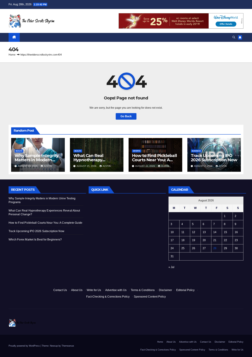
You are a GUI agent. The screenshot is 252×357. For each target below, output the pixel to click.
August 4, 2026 (203, 166)
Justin (48, 166)
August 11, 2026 (145, 166)
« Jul (171, 267)
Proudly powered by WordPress (24, 345)
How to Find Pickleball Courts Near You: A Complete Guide (154, 160)
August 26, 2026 (28, 166)
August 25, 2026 (87, 166)
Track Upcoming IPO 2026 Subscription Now (214, 157)
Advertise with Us (116, 290)
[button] (233, 37)
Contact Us (60, 290)
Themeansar (68, 345)
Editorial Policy (185, 290)
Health (19, 151)
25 (182, 248)
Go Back (126, 116)
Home (12, 54)
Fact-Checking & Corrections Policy (108, 296)
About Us (76, 290)
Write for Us (94, 290)
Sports (136, 151)
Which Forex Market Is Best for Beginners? (35, 239)
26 (193, 248)
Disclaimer (165, 290)
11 (182, 232)
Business (196, 151)
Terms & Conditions (143, 290)
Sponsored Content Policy (150, 296)
